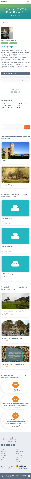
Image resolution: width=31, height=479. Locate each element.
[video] (22, 107)
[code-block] (12, 103)
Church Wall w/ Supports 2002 (12, 338)
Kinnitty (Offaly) (7, 185)
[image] (20, 107)
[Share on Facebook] (12, 92)
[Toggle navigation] (28, 2)
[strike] (9, 103)
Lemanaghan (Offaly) (9, 314)
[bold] (3, 103)
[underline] (7, 103)
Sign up (18, 461)
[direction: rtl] (3, 105)
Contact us (3, 457)
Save (28, 127)
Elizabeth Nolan (7, 218)
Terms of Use (19, 455)
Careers (18, 459)
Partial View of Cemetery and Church (14, 311)
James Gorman (7, 246)
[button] (6, 105)
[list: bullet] (17, 103)
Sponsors (3, 453)
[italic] (5, 103)
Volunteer (18, 449)
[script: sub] (20, 103)
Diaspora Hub (19, 451)
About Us (3, 449)
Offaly (4, 160)
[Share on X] (15, 92)
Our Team (3, 451)
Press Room (3, 455)
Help (2, 459)
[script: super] (22, 103)
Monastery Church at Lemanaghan (13, 364)
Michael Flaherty (7, 274)
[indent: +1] (27, 103)
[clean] (14, 107)
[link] (18, 107)
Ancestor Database (15, 15)
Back (4, 22)
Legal (17, 453)
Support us (19, 457)
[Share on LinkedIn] (19, 92)
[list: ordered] (15, 103)
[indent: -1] (25, 103)
